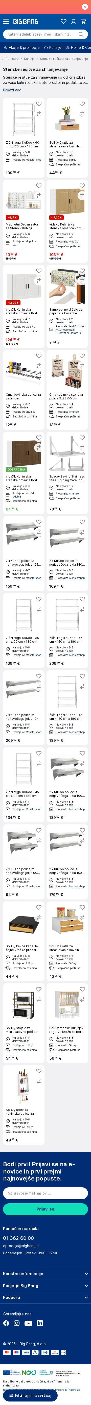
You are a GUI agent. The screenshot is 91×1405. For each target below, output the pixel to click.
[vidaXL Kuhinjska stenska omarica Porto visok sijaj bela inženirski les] (23, 306)
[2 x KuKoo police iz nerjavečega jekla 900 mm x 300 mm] (23, 862)
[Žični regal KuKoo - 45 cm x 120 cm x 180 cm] (67, 707)
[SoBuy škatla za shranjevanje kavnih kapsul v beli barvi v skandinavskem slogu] (67, 137)
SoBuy (72, 159)
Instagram (17, 1323)
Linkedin (40, 1323)
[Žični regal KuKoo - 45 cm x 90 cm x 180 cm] (23, 785)
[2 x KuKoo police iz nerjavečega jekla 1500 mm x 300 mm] (67, 862)
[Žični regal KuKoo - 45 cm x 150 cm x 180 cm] (67, 630)
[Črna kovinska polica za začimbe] (23, 389)
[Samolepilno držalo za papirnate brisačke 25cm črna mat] (67, 306)
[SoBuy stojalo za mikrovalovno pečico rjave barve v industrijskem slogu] (23, 1023)
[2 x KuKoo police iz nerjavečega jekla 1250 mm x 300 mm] (23, 553)
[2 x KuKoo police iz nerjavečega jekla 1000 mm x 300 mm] (67, 785)
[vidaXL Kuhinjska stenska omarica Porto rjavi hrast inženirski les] (23, 473)
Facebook (6, 1323)
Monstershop (33, 159)
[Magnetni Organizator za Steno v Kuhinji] (23, 221)
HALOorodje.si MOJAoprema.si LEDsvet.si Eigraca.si (71, 329)
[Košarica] (83, 21)
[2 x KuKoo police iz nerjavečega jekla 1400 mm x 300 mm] (67, 553)
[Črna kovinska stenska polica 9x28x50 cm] (67, 389)
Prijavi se (45, 1209)
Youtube (28, 1323)
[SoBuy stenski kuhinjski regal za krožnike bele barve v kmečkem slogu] (67, 1023)
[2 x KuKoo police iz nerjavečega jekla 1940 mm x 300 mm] (23, 707)
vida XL (73, 241)
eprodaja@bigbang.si (21, 1246)
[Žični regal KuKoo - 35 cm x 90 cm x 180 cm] (23, 630)
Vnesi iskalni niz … (39, 34)
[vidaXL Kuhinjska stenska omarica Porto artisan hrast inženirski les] (67, 221)
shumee (30, 411)
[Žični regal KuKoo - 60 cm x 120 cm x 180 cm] (23, 137)
